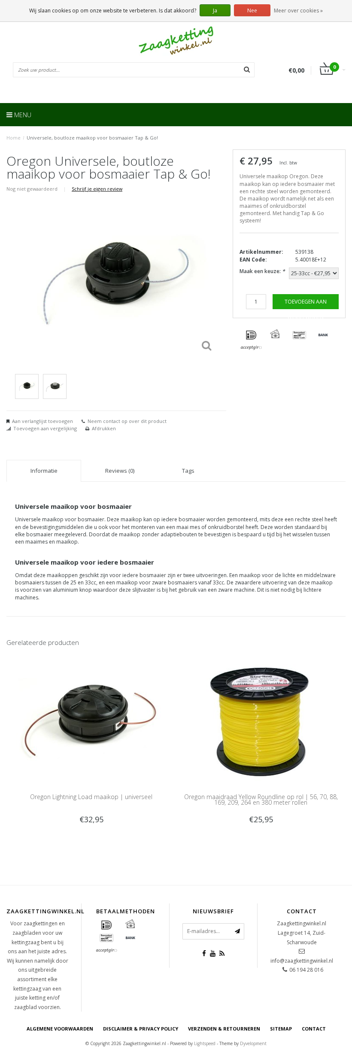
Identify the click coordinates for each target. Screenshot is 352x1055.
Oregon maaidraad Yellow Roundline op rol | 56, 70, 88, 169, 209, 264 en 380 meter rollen (261, 799)
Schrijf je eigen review (97, 188)
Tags (188, 470)
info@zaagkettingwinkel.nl (301, 960)
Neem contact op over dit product (127, 421)
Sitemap (281, 1028)
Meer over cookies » (298, 10)
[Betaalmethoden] (251, 335)
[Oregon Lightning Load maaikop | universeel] (91, 720)
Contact (314, 1028)
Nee (252, 10)
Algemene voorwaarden (60, 1028)
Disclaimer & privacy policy (140, 1028)
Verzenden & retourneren (224, 1028)
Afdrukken (104, 428)
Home (13, 137)
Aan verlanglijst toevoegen (42, 421)
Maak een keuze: (262, 271)
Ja (215, 10)
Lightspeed (204, 1043)
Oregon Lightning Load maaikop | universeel (91, 797)
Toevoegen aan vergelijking (45, 428)
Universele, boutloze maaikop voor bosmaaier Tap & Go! (92, 137)
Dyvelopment (253, 1043)
